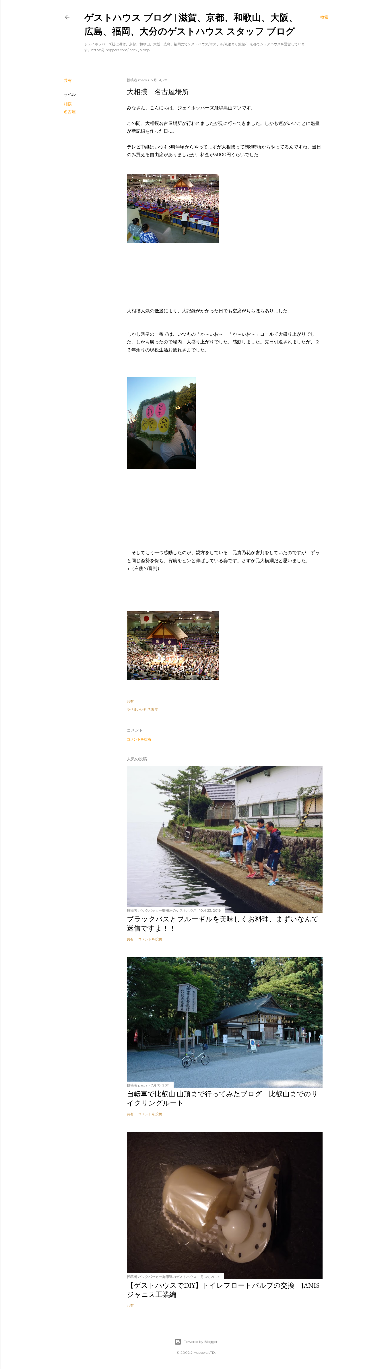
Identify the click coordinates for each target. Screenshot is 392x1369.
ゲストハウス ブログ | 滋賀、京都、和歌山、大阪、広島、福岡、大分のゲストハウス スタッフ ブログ (191, 24)
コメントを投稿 (139, 739)
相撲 (68, 104)
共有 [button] (68, 80)
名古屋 (70, 111)
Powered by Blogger (201, 1341)
